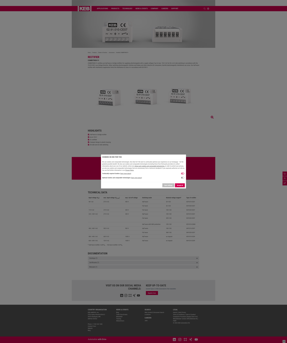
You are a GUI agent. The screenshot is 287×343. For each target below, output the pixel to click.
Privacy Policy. (129, 170)
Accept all (180, 185)
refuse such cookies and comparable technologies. (150, 166)
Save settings (168, 185)
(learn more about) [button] (125, 173)
